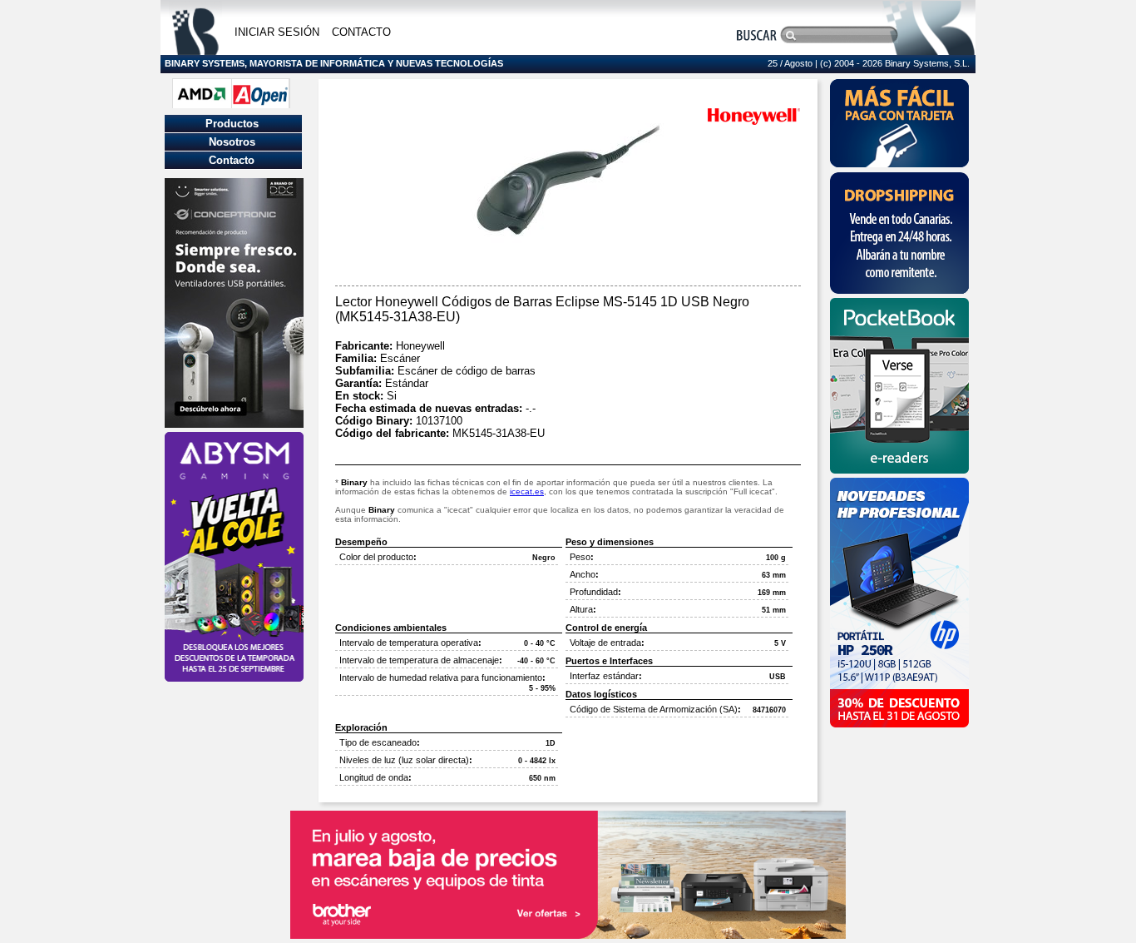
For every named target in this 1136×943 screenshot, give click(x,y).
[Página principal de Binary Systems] (195, 50)
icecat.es (527, 491)
